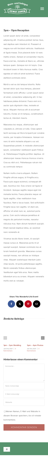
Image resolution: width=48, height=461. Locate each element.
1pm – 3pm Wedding (12, 345)
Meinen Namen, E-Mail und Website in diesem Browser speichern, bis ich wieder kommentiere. (22, 415)
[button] (5, 338)
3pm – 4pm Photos (35, 345)
